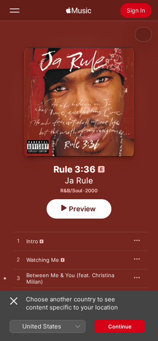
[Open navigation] (14, 10)
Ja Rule (79, 180)
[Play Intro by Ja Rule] (18, 241)
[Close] (13, 301)
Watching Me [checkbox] (42, 260)
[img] (78, 10)
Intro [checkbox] (32, 241)
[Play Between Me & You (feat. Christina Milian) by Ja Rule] (18, 278)
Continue (120, 326)
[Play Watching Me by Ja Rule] (18, 259)
